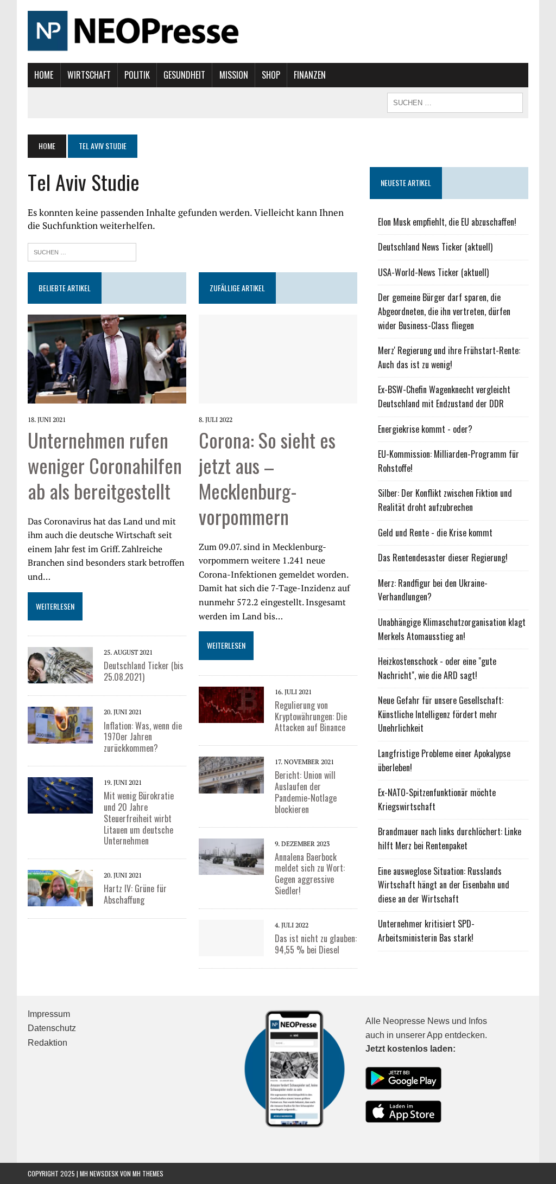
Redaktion (47, 1042)
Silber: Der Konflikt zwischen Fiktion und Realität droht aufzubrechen (445, 500)
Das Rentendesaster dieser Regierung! (443, 557)
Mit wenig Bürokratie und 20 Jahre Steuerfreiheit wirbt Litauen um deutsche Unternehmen (139, 818)
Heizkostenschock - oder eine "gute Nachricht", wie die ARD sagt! (437, 668)
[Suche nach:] (82, 251)
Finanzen (310, 74)
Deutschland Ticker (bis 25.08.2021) (144, 671)
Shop (271, 74)
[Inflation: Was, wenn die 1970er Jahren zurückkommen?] (60, 724)
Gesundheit (184, 74)
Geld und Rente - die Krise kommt (435, 532)
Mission (233, 74)
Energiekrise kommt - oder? (425, 429)
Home (43, 74)
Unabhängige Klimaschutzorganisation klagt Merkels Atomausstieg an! (452, 629)
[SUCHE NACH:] (455, 101)
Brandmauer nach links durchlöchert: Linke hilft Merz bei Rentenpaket (449, 838)
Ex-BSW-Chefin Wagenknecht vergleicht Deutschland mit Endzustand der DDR (444, 396)
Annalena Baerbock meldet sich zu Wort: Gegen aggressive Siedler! (310, 873)
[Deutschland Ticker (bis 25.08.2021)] (60, 664)
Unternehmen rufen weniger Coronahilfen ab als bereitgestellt (105, 465)
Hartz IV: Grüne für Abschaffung (135, 894)
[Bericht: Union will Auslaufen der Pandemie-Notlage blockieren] (231, 774)
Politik (137, 74)
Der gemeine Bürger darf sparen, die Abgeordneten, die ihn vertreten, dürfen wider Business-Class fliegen (444, 311)
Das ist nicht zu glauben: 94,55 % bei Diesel (316, 944)
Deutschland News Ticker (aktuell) (435, 246)
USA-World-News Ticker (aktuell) (433, 272)
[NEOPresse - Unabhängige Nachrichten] (278, 31)
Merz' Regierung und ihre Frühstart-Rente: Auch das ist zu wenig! (449, 357)
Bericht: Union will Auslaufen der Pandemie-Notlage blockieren (306, 792)
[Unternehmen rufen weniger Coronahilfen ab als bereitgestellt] (107, 358)
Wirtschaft (89, 74)
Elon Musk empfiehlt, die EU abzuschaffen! (447, 221)
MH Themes (147, 1173)
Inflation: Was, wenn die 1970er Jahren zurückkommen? (143, 737)
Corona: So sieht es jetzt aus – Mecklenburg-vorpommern (267, 477)
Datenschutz (52, 1028)
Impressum (49, 1014)
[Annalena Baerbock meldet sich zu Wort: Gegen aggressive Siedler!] (231, 855)
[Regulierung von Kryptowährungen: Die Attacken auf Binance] (231, 703)
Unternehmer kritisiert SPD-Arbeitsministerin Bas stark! (426, 930)
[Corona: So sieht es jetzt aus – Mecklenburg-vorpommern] (278, 358)
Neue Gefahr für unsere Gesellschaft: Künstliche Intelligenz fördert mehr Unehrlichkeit (440, 714)
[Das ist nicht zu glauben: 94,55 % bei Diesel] (231, 937)
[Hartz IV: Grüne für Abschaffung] (60, 887)
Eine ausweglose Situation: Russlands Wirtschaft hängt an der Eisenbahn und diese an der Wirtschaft (443, 885)
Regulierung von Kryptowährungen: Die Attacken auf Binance (311, 716)
